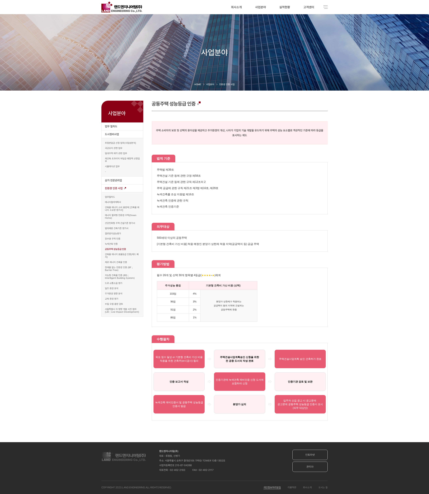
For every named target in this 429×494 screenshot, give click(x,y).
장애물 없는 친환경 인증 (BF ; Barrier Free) (119, 268)
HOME (197, 84)
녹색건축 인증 (111, 244)
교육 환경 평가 (111, 298)
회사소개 (236, 7)
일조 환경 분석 (111, 288)
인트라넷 (310, 454)
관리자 (310, 466)
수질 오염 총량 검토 (114, 304)
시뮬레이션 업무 (112, 166)
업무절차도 (110, 197)
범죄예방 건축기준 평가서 (116, 228)
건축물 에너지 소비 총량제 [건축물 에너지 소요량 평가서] (122, 208)
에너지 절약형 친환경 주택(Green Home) (120, 216)
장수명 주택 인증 (112, 238)
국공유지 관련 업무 (113, 148)
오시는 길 (323, 487)
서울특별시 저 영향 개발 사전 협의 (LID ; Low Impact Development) (122, 310)
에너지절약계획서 (113, 202)
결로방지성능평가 (113, 233)
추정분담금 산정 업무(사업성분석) (120, 143)
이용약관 (292, 487)
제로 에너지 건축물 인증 (116, 262)
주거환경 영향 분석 (113, 293)
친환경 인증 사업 (227, 84)
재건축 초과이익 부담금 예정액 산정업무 (122, 160)
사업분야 (260, 7)
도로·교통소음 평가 (113, 283)
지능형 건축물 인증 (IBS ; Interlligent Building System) (120, 276)
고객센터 (308, 7)
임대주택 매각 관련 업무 (116, 153)
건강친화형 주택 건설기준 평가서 (120, 223)
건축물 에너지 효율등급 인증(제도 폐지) (122, 255)
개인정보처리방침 (272, 487)
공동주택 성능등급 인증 (115, 249)
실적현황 (284, 7)
